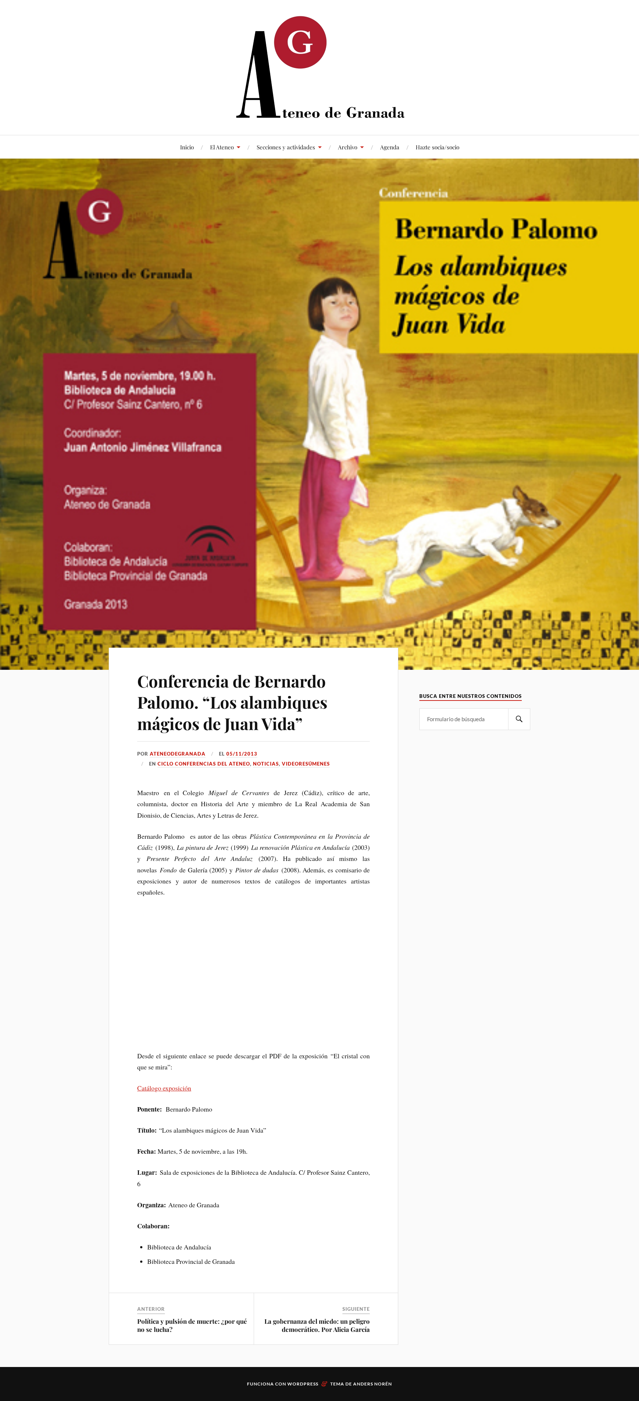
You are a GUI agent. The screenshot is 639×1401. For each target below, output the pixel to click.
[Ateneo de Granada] (319, 67)
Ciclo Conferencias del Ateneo (204, 764)
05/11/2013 (241, 754)
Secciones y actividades (286, 147)
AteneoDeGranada (178, 754)
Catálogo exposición (164, 1087)
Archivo (347, 147)
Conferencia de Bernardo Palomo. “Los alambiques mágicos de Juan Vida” (232, 702)
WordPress (302, 1384)
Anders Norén (372, 1384)
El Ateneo (222, 147)
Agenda (389, 147)
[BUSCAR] (519, 719)
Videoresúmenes (306, 764)
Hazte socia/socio (437, 147)
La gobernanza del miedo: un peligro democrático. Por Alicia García (317, 1325)
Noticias (266, 764)
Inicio (187, 147)
